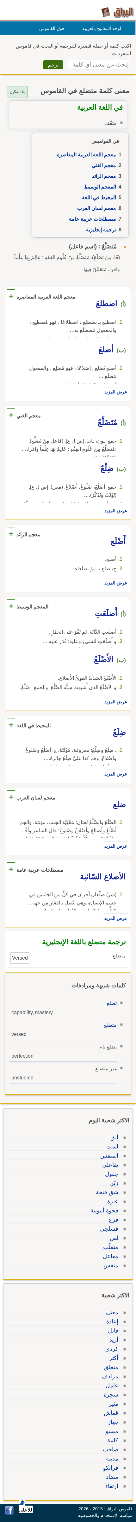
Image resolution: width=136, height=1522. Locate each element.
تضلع (112, 1003)
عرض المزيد (115, 391)
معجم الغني (104, 165)
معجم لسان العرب (96, 208)
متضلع (110, 1025)
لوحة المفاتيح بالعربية (101, 28)
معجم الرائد (104, 176)
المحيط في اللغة (99, 197)
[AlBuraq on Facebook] (9, 1513)
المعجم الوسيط (100, 186)
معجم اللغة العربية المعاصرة (86, 154)
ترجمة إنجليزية (101, 229)
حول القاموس (52, 28)
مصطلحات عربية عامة (92, 219)
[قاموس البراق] (117, 12)
